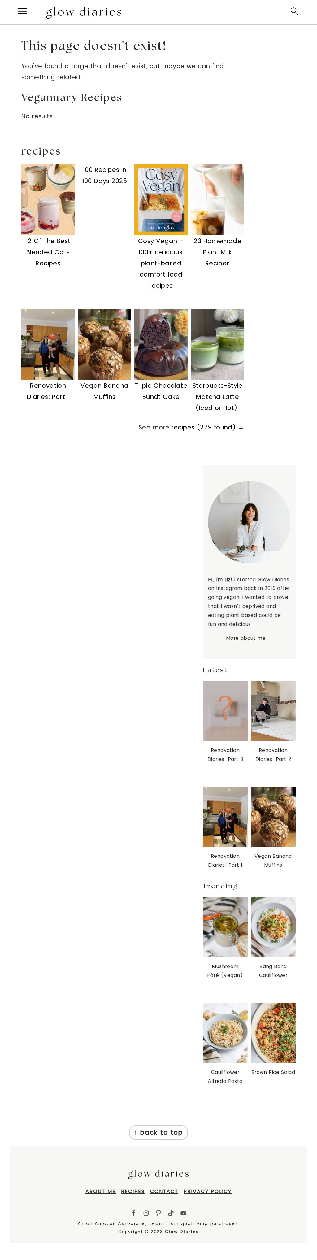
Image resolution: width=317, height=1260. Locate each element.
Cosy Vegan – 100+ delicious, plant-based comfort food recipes (161, 263)
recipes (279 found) (204, 427)
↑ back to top (158, 1132)
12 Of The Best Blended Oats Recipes (48, 252)
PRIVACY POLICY (208, 1191)
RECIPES (133, 1191)
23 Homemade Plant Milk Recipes (217, 252)
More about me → (249, 638)
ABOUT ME (100, 1191)
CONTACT (164, 1191)
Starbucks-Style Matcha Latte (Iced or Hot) (218, 396)
